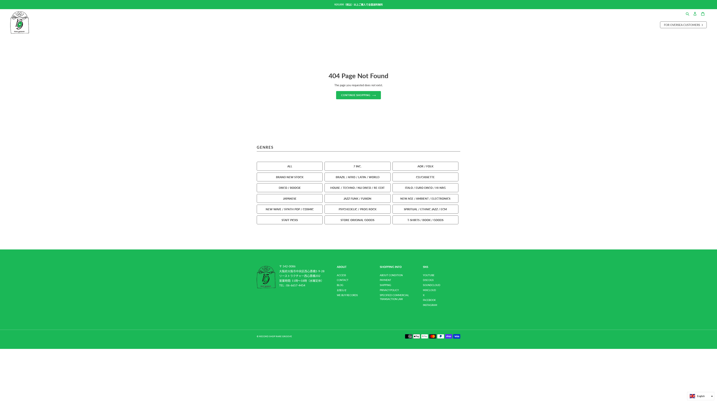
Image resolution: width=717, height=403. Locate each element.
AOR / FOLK (425, 166)
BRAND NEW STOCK (289, 177)
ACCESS (341, 275)
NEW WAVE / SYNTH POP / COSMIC (290, 209)
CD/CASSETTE (425, 177)
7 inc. (357, 166)
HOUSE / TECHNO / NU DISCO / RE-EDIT (357, 188)
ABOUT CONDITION (391, 275)
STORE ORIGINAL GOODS (357, 220)
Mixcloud (429, 290)
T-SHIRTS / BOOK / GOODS (425, 220)
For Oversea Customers (682, 25)
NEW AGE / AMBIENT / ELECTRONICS (425, 198)
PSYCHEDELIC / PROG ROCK (357, 209)
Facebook (429, 300)
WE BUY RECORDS (347, 295)
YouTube (428, 275)
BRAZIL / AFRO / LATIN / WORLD (357, 177)
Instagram (430, 305)
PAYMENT (385, 280)
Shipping (385, 285)
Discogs (428, 280)
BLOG (340, 285)
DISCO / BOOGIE (290, 188)
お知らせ (342, 290)
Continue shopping (355, 95)
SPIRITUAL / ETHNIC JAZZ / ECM (425, 209)
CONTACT (342, 280)
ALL (289, 166)
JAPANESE (290, 198)
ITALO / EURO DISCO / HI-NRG (425, 188)
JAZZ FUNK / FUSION (357, 198)
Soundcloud (431, 285)
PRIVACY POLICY (389, 290)
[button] (700, 396)
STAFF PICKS (290, 220)
